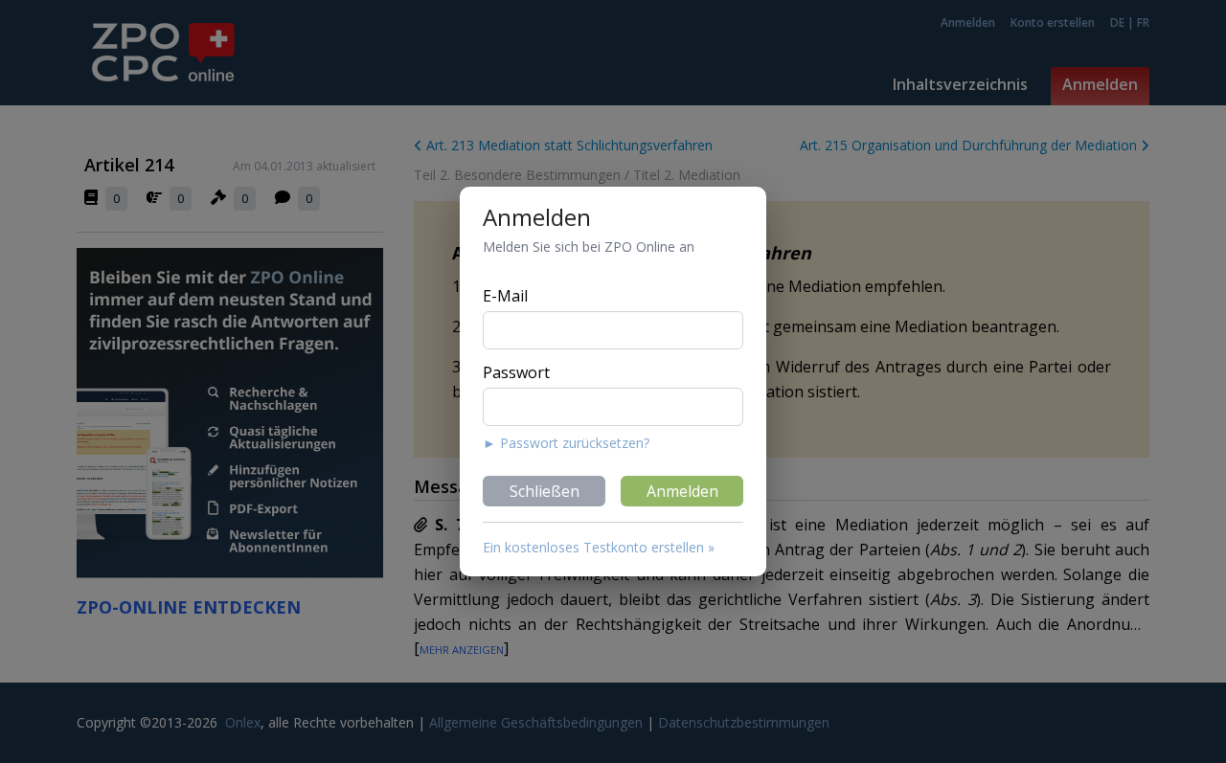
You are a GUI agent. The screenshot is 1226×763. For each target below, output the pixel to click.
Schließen (544, 491)
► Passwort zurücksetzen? (566, 443)
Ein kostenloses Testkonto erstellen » (599, 547)
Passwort (516, 372)
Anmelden (682, 491)
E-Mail (505, 295)
